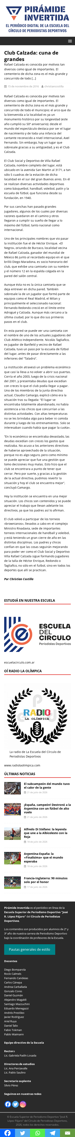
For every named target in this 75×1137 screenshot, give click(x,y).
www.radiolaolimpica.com (22, 765)
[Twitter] (15, 1104)
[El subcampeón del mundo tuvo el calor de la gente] (12, 792)
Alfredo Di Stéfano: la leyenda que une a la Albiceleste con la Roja (45, 833)
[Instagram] (23, 1104)
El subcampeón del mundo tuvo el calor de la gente (47, 785)
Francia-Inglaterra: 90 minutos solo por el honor (46, 880)
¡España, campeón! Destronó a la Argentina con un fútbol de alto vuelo (47, 808)
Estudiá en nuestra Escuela (29, 600)
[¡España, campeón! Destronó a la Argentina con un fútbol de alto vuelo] (12, 813)
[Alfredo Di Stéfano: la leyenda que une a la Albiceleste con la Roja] (12, 837)
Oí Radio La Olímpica (23, 671)
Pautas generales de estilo (29, 949)
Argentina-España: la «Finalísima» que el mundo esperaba (43, 857)
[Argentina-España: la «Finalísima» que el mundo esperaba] (12, 862)
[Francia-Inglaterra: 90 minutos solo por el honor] (12, 886)
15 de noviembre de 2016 (23, 86)
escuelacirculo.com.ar (19, 662)
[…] (34, 78)
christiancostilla (54, 86)
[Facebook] (8, 1104)
